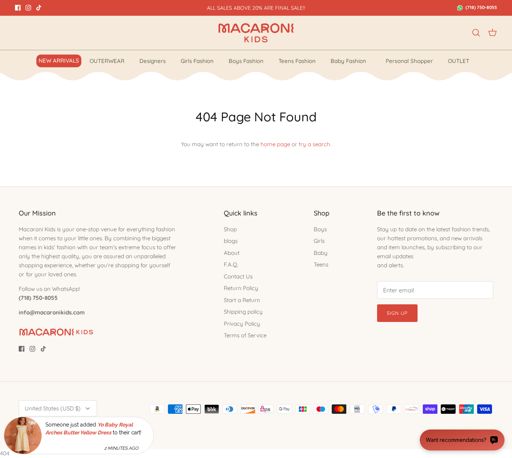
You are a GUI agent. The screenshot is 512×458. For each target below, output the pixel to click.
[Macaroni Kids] (256, 32)
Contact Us (238, 276)
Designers (152, 60)
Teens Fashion (297, 60)
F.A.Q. (231, 264)
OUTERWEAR (107, 60)
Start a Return (242, 300)
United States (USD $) (53, 408)
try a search (314, 144)
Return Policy (241, 288)
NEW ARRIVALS (59, 60)
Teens (321, 264)
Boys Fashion (246, 60)
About (232, 252)
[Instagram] (28, 7)
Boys (320, 229)
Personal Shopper (409, 60)
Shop (230, 229)
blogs (231, 240)
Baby (321, 252)
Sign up (397, 313)
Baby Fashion (348, 60)
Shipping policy (243, 311)
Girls (319, 240)
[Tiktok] (39, 7)
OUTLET (458, 60)
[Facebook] (18, 7)
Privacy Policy (242, 323)
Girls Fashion (197, 60)
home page (275, 144)
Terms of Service (245, 335)
